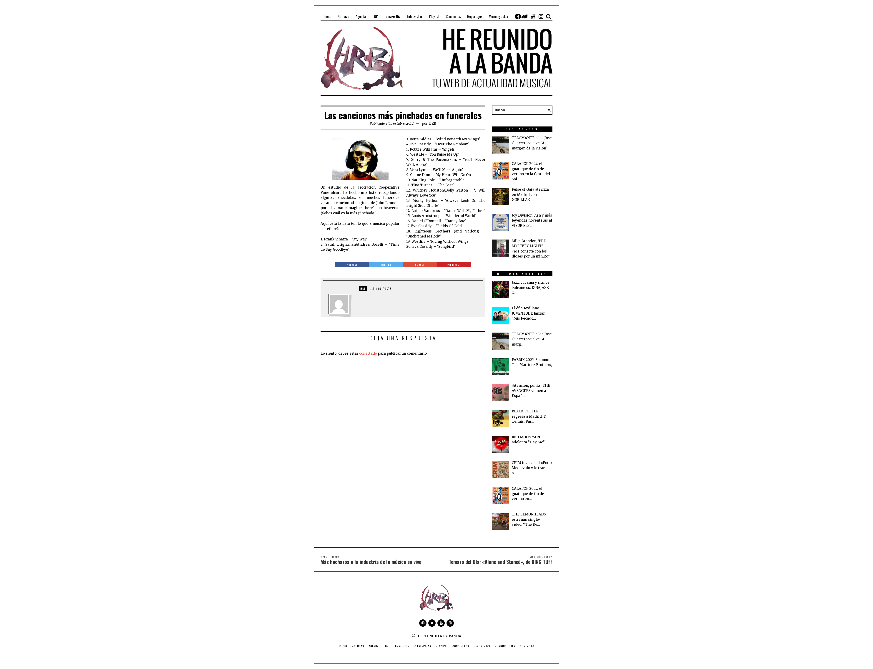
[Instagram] (541, 16)
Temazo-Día (401, 646)
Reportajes (482, 646)
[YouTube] (533, 16)
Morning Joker (505, 646)
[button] (547, 110)
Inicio (343, 646)
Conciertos (460, 646)
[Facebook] (518, 16)
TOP (386, 646)
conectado (368, 353)
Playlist (442, 646)
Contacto (527, 646)
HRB (432, 123)
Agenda (374, 646)
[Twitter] (525, 16)
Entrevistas (422, 646)
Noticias (358, 646)
